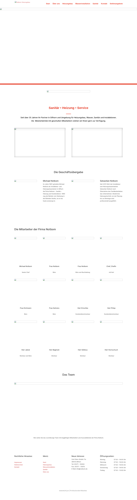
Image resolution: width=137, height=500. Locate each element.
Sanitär (95, 4)
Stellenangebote (116, 4)
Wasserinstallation (82, 4)
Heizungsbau (67, 4)
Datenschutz (18, 465)
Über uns (56, 4)
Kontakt (104, 4)
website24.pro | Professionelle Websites (73, 490)
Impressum (18, 462)
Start (48, 4)
